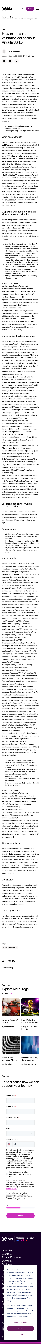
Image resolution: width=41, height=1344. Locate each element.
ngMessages (10, 200)
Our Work (7, 1260)
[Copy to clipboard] (16, 61)
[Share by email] (10, 61)
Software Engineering (10, 947)
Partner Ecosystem (12, 1257)
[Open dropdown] (37, 9)
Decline (20, 1334)
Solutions (7, 1253)
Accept (20, 1328)
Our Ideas (7, 1264)
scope (4, 382)
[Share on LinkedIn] (4, 61)
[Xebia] (7, 8)
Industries (7, 1250)
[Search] (23, 8)
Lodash (4, 486)
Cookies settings (20, 1322)
